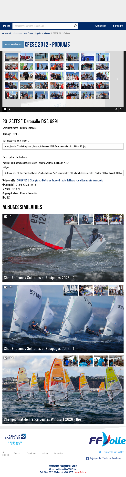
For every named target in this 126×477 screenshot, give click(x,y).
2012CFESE (23, 180)
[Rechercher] (75, 25)
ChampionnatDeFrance (40, 180)
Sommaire (58, 453)
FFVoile (103, 10)
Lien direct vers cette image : (15, 140)
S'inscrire (118, 26)
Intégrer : (6, 167)
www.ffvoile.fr (80, 472)
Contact (17, 453)
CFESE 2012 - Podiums (47, 45)
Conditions (31, 453)
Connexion (100, 26)
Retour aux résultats (13, 45)
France (55, 180)
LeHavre (71, 180)
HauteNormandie (84, 180)
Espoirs (62, 180)
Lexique (45, 453)
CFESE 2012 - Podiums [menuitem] (62, 33)
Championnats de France (23, 33)
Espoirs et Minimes (42, 33)
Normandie (98, 180)
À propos (5, 453)
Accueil (8, 33)
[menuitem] (7, 33)
